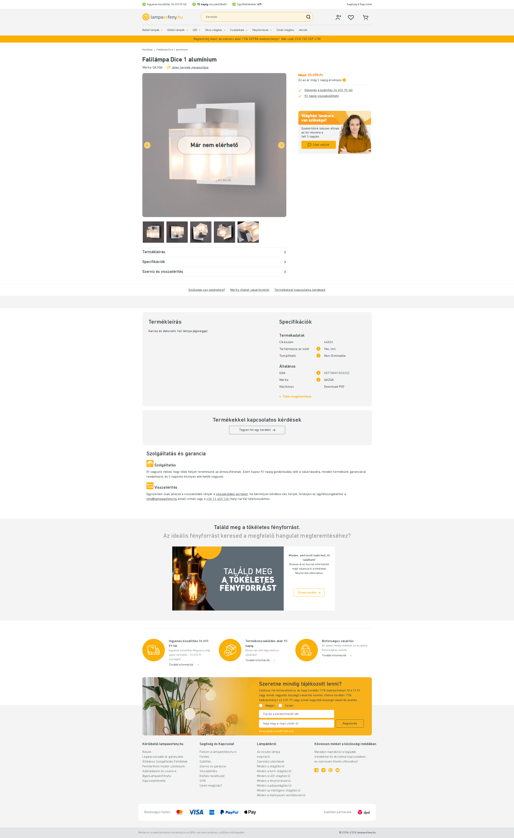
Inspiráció (263, 756)
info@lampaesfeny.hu (161, 499)
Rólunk (147, 752)
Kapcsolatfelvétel (154, 781)
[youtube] (338, 770)
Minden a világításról (270, 766)
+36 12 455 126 (218, 499)
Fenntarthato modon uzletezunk (163, 766)
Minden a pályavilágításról (274, 785)
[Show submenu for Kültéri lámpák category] (187, 30)
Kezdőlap (147, 50)
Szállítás (205, 761)
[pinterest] (330, 770)
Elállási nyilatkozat (212, 776)
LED (195, 30)
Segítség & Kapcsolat (359, 4)
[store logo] (162, 17)
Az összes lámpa (268, 752)
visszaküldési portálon (232, 494)
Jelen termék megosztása (190, 67)
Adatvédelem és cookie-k (159, 771)
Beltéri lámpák (151, 30)
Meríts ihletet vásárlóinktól (249, 290)
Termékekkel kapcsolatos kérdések (299, 290)
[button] (257, 39)
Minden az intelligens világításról (278, 790)
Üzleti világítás (285, 30)
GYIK (203, 781)
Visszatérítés (208, 771)
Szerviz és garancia (213, 766)
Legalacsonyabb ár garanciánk (163, 756)
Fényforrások (260, 30)
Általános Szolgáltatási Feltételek (165, 761)
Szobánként (237, 30)
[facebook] (316, 770)
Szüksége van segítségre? (207, 290)
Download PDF (334, 386)
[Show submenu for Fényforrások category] (270, 30)
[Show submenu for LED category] (199, 30)
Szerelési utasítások (270, 761)
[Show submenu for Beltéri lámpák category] (161, 30)
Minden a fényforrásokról (274, 781)
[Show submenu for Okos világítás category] (224, 30)
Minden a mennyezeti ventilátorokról (281, 795)
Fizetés (204, 756)
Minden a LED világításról (273, 776)
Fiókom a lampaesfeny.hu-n (218, 752)
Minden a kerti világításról (274, 771)
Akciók (303, 30)
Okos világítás (213, 30)
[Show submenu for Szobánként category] (246, 30)
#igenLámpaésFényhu (156, 776)
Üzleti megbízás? (211, 785)
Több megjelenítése (296, 396)
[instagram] (323, 770)
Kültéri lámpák (176, 30)
